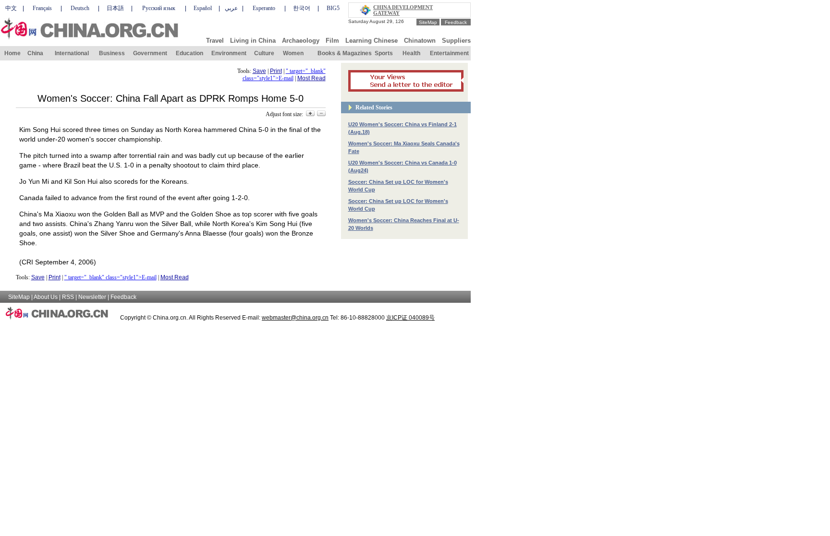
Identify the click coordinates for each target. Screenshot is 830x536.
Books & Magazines (344, 53)
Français (42, 8)
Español (203, 8)
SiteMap (428, 22)
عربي (231, 8)
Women (293, 53)
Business (112, 53)
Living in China (253, 40)
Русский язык (158, 8)
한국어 (301, 8)
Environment (228, 53)
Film (332, 40)
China (35, 53)
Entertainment (449, 53)
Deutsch (80, 8)
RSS (68, 297)
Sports (384, 53)
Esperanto (264, 8)
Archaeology (300, 40)
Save (259, 71)
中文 (11, 8)
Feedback (456, 22)
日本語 (115, 8)
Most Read (311, 78)
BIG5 (333, 8)
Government (150, 53)
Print (276, 71)
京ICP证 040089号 (410, 317)
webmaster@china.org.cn (295, 317)
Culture (264, 53)
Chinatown (420, 40)
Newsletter (92, 297)
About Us (46, 297)
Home (12, 53)
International (72, 53)
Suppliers (456, 40)
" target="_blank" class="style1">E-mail (284, 75)
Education (189, 53)
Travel (215, 40)
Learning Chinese (371, 40)
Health (411, 53)
